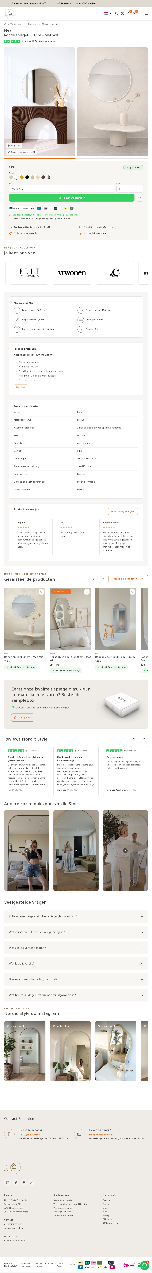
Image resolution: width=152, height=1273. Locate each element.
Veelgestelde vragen (63, 1208)
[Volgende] (103, 579)
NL (110, 14)
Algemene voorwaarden (27, 1265)
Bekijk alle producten (125, 579)
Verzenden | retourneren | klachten (70, 1204)
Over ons (107, 1200)
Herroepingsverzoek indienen (44, 1265)
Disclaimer (70, 1265)
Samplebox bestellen (63, 1216)
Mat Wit (81, 436)
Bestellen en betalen (63, 1200)
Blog (105, 1212)
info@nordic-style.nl (101, 1135)
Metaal (80, 420)
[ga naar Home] (5, 24)
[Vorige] (94, 579)
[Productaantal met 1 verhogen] (140, 188)
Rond (80, 412)
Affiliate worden (110, 1223)
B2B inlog (107, 1219)
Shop (105, 1208)
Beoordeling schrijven (123, 512)
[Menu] (146, 13)
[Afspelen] (26, 850)
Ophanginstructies (62, 1212)
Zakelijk (106, 1216)
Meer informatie (86, 482)
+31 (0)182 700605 (29, 1135)
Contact (107, 1204)
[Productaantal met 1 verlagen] (140, 190)
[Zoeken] (117, 13)
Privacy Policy (60, 1265)
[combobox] (108, 13)
